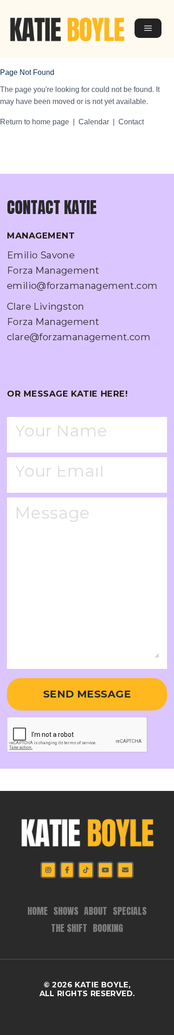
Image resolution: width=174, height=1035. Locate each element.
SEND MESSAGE (87, 694)
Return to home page (34, 122)
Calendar (93, 122)
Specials (130, 911)
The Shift (69, 928)
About (95, 911)
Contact (131, 122)
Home (37, 911)
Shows (65, 911)
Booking (108, 928)
